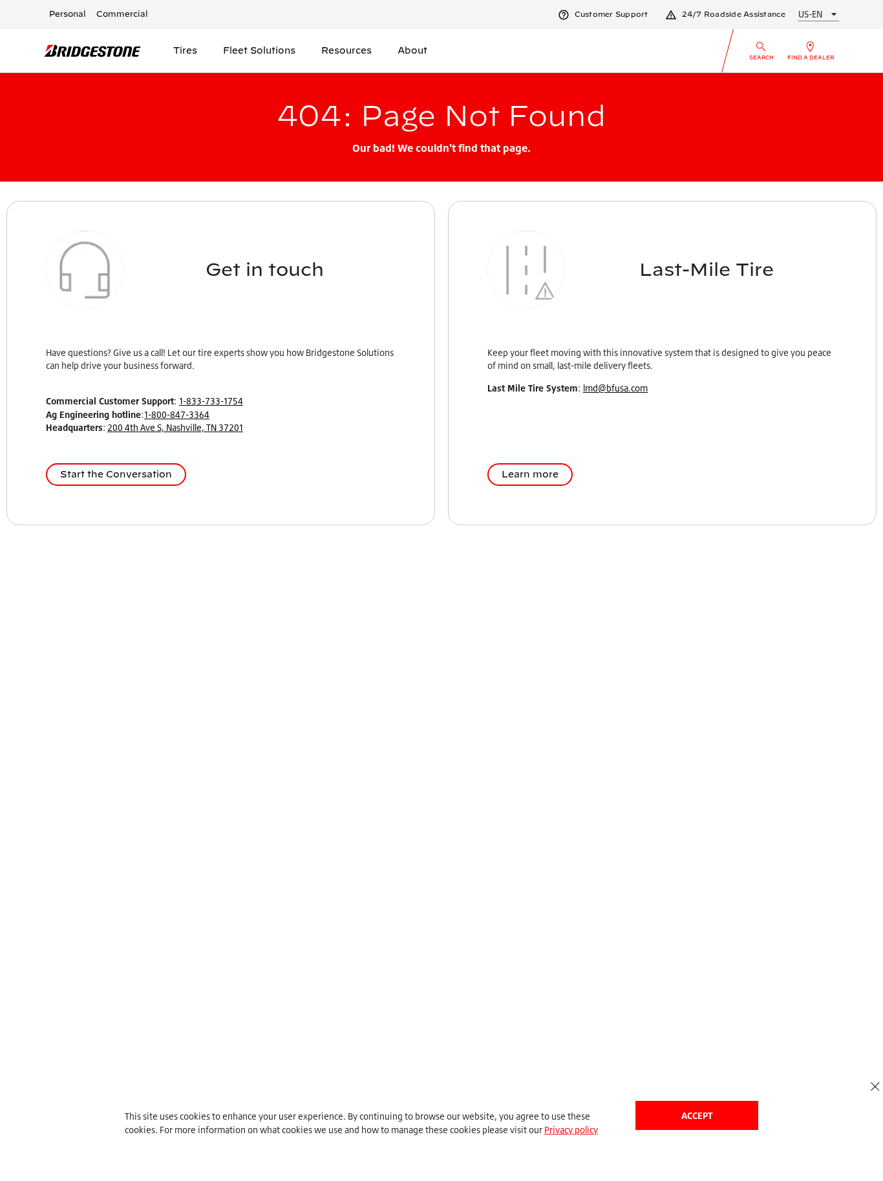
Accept (696, 1115)
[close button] (875, 1086)
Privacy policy (571, 1129)
